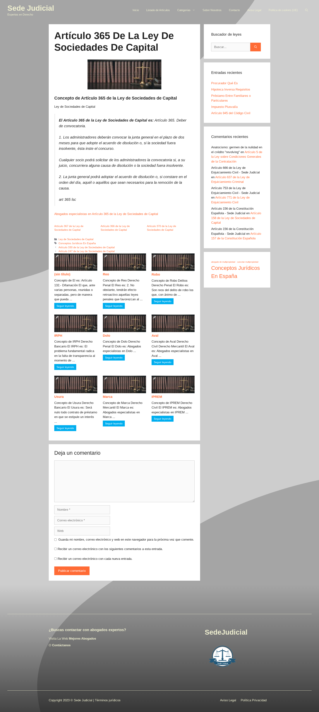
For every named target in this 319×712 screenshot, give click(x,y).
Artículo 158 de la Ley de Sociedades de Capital (236, 217)
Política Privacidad (254, 700)
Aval (155, 335)
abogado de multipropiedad (223, 262)
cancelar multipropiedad (247, 262)
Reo (106, 274)
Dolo (106, 335)
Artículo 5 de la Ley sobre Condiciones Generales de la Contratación (236, 156)
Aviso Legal (254, 10)
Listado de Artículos (158, 10)
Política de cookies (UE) (283, 10)
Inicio (136, 10)
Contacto (234, 10)
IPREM (157, 397)
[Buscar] (255, 47)
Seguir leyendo (65, 305)
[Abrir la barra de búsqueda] (306, 10)
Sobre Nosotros (212, 10)
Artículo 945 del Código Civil (230, 113)
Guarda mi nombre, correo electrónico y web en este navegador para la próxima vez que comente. (126, 539)
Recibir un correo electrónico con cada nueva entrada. (95, 559)
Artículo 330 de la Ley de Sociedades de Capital (87, 247)
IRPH (58, 335)
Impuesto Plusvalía (224, 107)
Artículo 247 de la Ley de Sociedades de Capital (87, 251)
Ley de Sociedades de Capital (76, 239)
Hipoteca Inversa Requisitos (230, 89)
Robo (156, 274)
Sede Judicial (30, 8)
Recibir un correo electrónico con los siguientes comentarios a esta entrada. (110, 549)
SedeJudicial (226, 632)
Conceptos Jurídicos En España (77, 243)
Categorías (184, 10)
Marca (107, 397)
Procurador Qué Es (224, 83)
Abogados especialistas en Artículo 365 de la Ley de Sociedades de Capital (106, 214)
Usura (59, 397)
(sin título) (62, 274)
